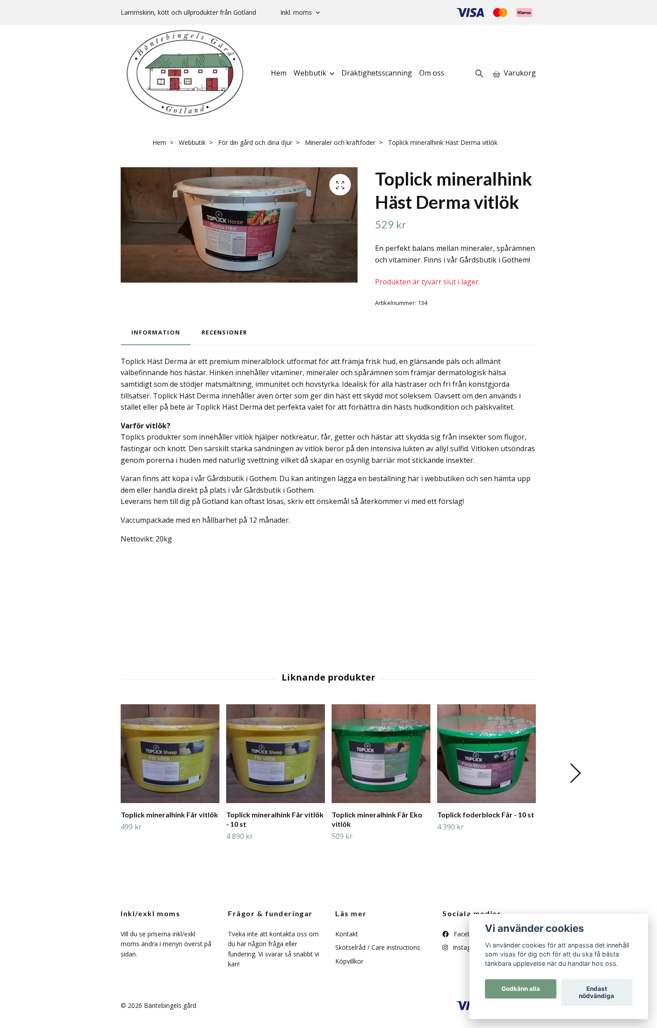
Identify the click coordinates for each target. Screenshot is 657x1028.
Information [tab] (155, 332)
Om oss (431, 73)
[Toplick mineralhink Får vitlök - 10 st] (275, 753)
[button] (575, 773)
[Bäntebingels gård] (184, 73)
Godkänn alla (520, 989)
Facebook (467, 934)
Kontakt (346, 934)
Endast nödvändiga (596, 993)
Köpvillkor (349, 961)
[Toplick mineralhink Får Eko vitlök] (381, 753)
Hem (278, 73)
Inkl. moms (297, 12)
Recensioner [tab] (224, 332)
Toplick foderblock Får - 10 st (485, 814)
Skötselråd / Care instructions (377, 947)
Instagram (466, 947)
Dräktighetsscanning (376, 73)
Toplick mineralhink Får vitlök (169, 814)
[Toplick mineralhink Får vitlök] (170, 753)
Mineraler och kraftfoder (340, 142)
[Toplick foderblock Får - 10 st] (486, 753)
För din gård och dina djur (255, 142)
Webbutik (310, 73)
